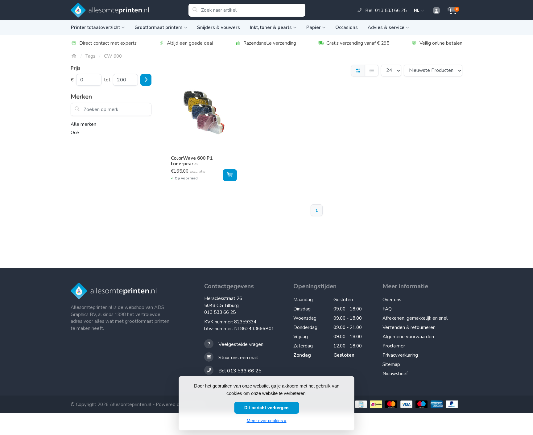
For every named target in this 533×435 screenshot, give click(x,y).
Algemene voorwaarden (408, 337)
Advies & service (386, 27)
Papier (313, 27)
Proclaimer (393, 346)
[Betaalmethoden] (360, 404)
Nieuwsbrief (395, 374)
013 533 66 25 (220, 312)
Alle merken (83, 124)
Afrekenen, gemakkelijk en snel (415, 318)
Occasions (346, 27)
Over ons (391, 300)
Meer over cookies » (267, 420)
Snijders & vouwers (218, 27)
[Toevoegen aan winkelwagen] (230, 175)
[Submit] (145, 80)
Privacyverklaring (400, 355)
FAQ (387, 309)
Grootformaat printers (158, 27)
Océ (75, 132)
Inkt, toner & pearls (271, 27)
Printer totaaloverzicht (95, 27)
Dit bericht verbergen (266, 407)
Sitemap (391, 364)
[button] (433, 11)
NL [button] (417, 10)
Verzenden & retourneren (409, 327)
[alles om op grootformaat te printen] (129, 10)
